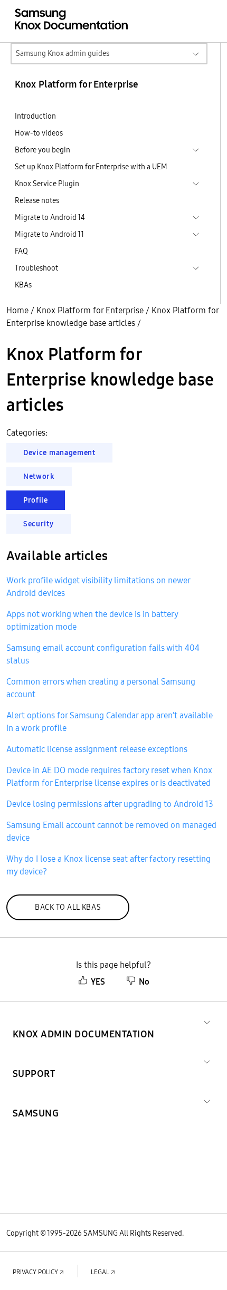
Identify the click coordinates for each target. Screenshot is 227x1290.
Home (17, 310)
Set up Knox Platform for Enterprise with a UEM (91, 166)
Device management (59, 452)
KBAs (23, 285)
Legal (100, 1271)
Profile (35, 500)
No (144, 981)
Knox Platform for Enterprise (90, 310)
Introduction (35, 116)
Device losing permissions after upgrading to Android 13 (109, 804)
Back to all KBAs (68, 907)
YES (98, 981)
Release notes (37, 200)
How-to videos (39, 133)
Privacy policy (35, 1271)
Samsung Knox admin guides (62, 53)
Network (39, 476)
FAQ (21, 251)
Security (38, 523)
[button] (84, 1021)
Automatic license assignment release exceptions (96, 749)
